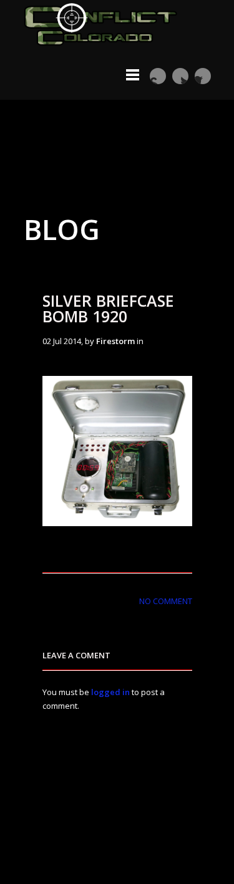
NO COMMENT (165, 601)
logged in (110, 692)
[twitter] (180, 76)
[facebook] (203, 76)
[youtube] (158, 76)
